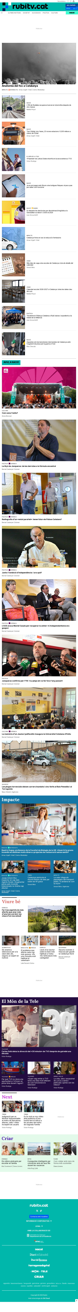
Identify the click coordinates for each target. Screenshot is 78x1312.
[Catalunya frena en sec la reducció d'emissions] (13, 238)
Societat (26, 13)
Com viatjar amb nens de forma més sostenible (64, 1162)
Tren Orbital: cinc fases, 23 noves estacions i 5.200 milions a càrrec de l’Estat (49, 132)
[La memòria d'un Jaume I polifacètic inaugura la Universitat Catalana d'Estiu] (39, 708)
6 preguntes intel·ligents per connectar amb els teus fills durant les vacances (39, 1163)
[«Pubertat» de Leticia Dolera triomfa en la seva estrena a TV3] (13, 159)
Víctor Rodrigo (31, 161)
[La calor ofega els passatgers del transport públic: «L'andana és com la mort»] (65, 866)
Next (7, 1097)
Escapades (62, 947)
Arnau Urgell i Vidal (33, 136)
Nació (29, 102)
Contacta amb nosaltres (39, 1217)
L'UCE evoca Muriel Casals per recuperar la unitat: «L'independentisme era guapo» (35, 627)
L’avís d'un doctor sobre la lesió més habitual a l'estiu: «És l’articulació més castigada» (48, 954)
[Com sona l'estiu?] (39, 387)
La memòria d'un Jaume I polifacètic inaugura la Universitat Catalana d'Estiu (36, 734)
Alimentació (6, 947)
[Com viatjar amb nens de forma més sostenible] (65, 1148)
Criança (4, 1158)
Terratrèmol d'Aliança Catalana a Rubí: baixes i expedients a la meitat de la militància (49, 316)
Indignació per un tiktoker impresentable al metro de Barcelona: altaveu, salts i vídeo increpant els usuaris (11, 1121)
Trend (4, 1114)
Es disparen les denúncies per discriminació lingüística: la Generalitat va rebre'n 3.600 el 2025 (47, 211)
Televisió (5, 1049)
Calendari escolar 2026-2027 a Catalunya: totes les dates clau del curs (49, 290)
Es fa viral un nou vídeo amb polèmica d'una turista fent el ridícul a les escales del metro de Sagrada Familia (33, 1121)
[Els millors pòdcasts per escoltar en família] (13, 1148)
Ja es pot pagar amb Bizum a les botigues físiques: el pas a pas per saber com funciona (49, 186)
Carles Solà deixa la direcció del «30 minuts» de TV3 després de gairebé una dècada (36, 1052)
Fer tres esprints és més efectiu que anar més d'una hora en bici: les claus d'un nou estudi (13, 913)
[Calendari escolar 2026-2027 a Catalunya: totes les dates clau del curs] (13, 291)
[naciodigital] (39, 1249)
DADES (35, 208)
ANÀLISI (33, 947)
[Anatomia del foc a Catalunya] (39, 63)
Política (46, 13)
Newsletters (62, 1)
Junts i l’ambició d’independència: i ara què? (22, 573)
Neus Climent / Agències (10, 792)
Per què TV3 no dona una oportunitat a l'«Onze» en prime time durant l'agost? (12, 1081)
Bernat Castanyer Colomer (11, 469)
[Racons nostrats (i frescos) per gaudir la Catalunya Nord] (67, 940)
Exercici (5, 907)
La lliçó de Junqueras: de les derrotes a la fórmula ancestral (29, 466)
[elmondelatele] (39, 1271)
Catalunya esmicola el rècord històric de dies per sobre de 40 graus (38, 879)
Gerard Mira (31, 267)
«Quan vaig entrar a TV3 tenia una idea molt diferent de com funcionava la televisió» (39, 1082)
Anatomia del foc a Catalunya (20, 85)
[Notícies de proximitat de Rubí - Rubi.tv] (25, 6)
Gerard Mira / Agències (61, 886)
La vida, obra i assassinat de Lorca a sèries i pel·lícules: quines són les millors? (64, 1082)
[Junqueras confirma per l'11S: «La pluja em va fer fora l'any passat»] (39, 655)
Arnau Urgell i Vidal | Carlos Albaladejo (32, 89)
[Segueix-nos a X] (37, 1210)
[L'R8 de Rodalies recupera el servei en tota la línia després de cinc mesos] (13, 106)
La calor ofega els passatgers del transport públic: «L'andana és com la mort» (64, 880)
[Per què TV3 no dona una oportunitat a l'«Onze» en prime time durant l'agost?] (13, 1068)
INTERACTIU (14, 89)
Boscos (4, 847)
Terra (30, 875)
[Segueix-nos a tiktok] (40, 1210)
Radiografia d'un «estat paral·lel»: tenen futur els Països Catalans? (32, 519)
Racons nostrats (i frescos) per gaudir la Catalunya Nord (66, 952)
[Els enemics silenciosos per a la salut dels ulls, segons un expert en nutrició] (10, 940)
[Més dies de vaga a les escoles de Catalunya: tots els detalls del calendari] (13, 264)
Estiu (29, 1158)
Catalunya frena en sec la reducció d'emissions (44, 238)
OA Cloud (46, 1298)
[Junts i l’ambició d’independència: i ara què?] (39, 547)
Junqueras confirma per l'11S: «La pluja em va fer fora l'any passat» (32, 681)
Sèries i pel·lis (58, 1076)
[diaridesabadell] (39, 1255)
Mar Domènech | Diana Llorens (12, 1166)
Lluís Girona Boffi (32, 215)
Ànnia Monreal (6, 416)
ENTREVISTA (14, 847)
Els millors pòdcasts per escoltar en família (11, 1162)
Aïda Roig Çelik (33, 1168)
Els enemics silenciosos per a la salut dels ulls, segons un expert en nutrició (10, 954)
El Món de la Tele (33, 156)
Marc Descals (31, 346)
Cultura (54, 13)
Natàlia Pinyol (31, 109)
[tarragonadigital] (39, 1266)
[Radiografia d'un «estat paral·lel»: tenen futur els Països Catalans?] (39, 493)
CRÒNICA (14, 463)
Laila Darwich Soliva (27, 963)
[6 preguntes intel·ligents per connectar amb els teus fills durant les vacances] (39, 1148)
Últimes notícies (14, 13)
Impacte (5, 89)
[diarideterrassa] (39, 1260)
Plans (56, 1158)
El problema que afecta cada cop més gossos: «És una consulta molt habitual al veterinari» (28, 955)
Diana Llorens (58, 1166)
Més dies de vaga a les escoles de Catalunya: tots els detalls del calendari (50, 264)
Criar (28, 260)
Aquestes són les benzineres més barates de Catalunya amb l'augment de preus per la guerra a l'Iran (49, 343)
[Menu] (1, 13)
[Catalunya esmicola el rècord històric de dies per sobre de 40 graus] (39, 866)
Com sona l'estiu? (10, 413)
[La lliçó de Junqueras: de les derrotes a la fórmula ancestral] (39, 440)
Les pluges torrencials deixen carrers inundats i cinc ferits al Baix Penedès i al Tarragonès (37, 788)
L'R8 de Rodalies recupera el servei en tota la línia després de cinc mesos (49, 106)
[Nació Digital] (10, 4)
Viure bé (11, 901)
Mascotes (24, 947)
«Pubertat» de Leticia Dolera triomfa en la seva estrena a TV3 (49, 159)
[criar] (39, 1277)
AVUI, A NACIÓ (11, 362)
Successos (36, 13)
